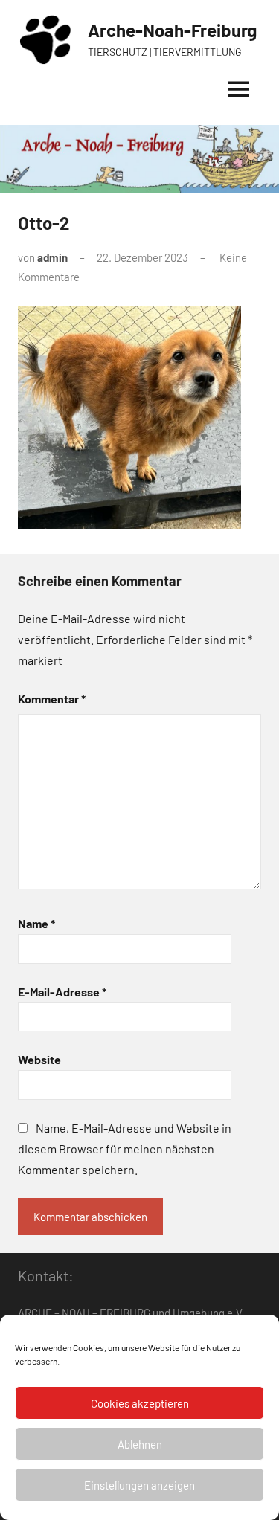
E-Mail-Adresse (62, 992)
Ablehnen (140, 1444)
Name (36, 923)
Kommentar (52, 699)
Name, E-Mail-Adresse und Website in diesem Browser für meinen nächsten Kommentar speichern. (124, 1148)
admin (52, 257)
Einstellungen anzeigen (139, 1485)
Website (39, 1059)
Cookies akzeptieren (140, 1403)
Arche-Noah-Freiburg (172, 30)
